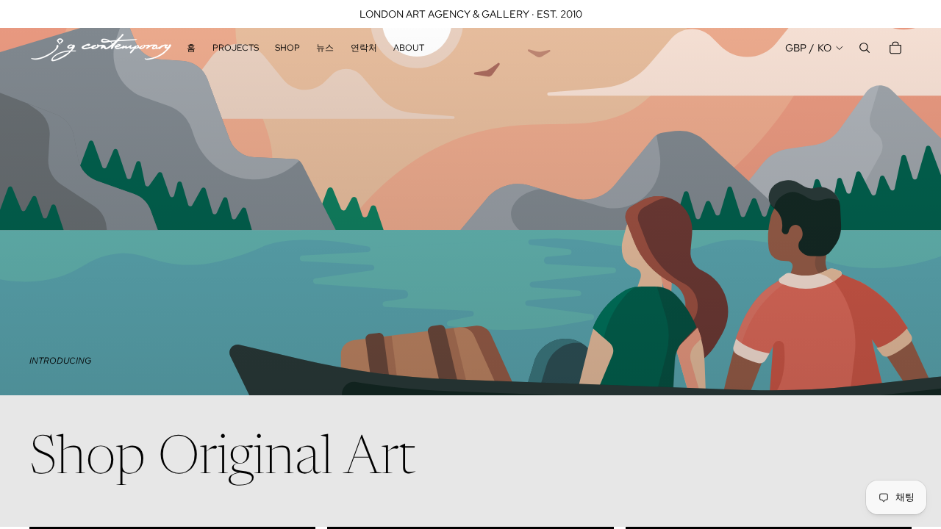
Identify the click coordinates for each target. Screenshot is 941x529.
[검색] (864, 48)
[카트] (895, 48)
